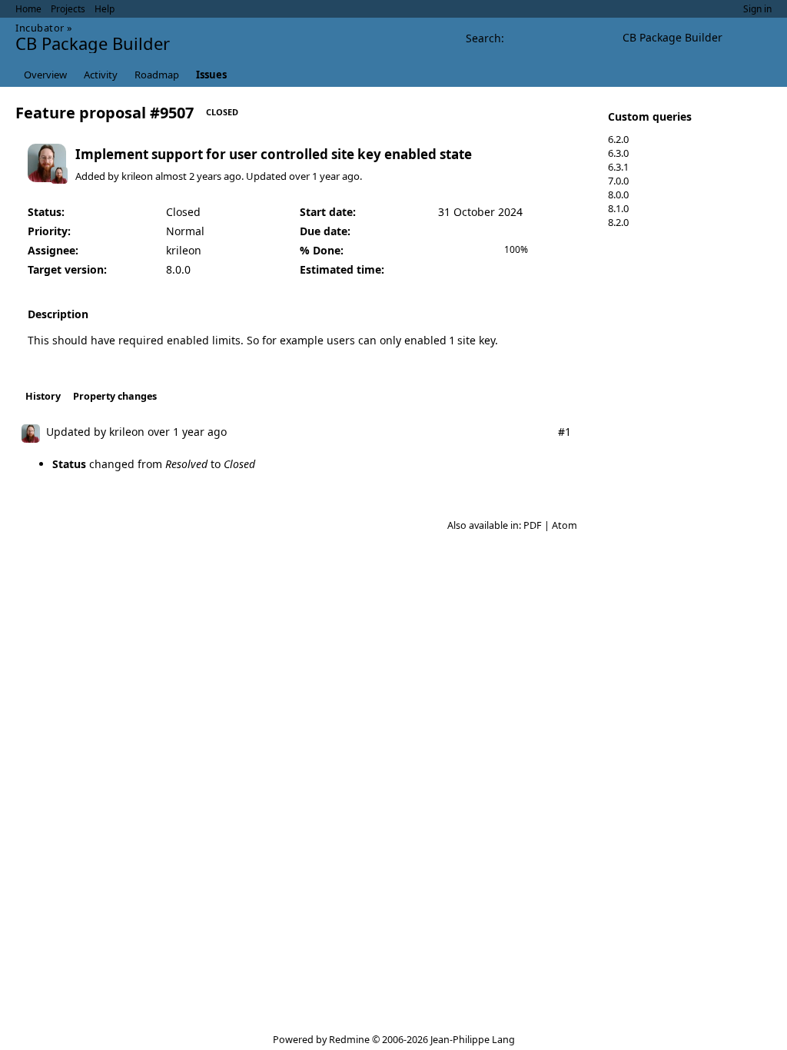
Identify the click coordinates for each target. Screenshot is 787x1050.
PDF (532, 525)
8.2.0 (618, 222)
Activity (101, 74)
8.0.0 (618, 194)
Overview (45, 74)
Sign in (757, 8)
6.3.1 (618, 167)
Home (28, 8)
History (43, 396)
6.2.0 (618, 139)
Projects (68, 8)
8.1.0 (618, 208)
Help (105, 8)
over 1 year (314, 176)
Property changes (115, 396)
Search (483, 38)
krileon (137, 176)
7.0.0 (618, 181)
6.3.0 (618, 153)
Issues (211, 74)
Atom (564, 525)
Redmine (349, 1039)
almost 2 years (188, 176)
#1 (564, 431)
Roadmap (156, 74)
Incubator (40, 28)
